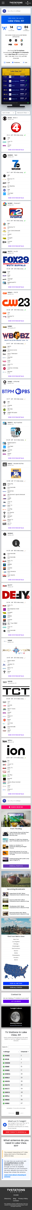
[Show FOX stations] (10, 44)
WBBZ (7, 1103)
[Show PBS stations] (21, 44)
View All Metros (16, 983)
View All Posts (15, 866)
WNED (7, 1070)
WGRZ (7, 1056)
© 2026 (16, 1195)
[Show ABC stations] (10, 40)
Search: (4, 1047)
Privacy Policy (23, 1199)
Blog (14, 1199)
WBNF (7, 1067)
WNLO (7, 1078)
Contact (16, 1201)
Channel (24, 1052)
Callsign (6, 1052)
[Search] (4, 11)
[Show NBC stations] (21, 40)
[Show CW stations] (16, 44)
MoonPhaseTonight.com (16, 1025)
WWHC (7, 1074)
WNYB (7, 1081)
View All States (16, 987)
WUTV (7, 1085)
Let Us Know (16, 1001)
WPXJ (7, 1096)
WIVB (7, 1059)
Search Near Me (17, 807)
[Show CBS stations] (16, 40)
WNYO (7, 1092)
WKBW (7, 1063)
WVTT (7, 1089)
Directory (7, 1199)
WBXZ (7, 1100)
